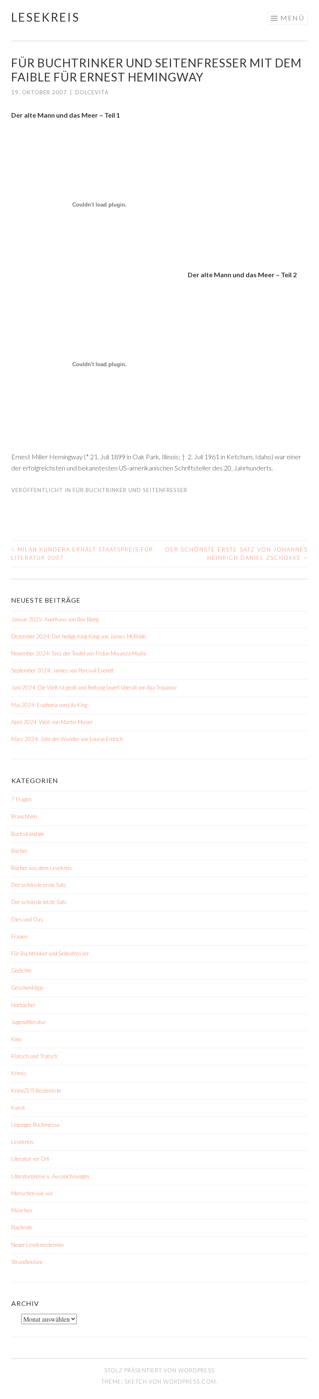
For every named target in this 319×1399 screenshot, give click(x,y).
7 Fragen (21, 799)
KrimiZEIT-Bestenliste (36, 1090)
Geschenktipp (27, 987)
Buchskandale (27, 833)
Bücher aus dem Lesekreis (41, 868)
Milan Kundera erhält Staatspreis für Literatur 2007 (82, 553)
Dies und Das (27, 919)
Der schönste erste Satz (38, 885)
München (21, 1210)
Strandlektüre (26, 1262)
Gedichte (21, 970)
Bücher (19, 850)
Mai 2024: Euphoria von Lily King (49, 705)
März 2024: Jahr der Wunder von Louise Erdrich (67, 739)
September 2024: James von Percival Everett (62, 670)
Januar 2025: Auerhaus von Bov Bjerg (54, 619)
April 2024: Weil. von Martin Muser (52, 722)
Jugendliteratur (28, 1022)
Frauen (19, 936)
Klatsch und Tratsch (34, 1056)
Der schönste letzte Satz (38, 902)
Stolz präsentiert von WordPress (159, 1370)
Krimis (19, 1073)
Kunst (18, 1107)
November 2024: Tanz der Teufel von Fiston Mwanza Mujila (78, 653)
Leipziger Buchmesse (35, 1124)
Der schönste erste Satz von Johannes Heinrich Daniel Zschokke (236, 553)
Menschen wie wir (32, 1193)
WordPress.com (189, 1381)
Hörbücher (23, 1005)
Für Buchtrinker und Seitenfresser (130, 490)
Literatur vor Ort (30, 1158)
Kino (16, 1039)
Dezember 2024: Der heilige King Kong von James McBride (78, 636)
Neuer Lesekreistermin (37, 1244)
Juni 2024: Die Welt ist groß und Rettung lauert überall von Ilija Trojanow (94, 687)
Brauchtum (24, 816)
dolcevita (92, 92)
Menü (292, 18)
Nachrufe (21, 1227)
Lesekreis (45, 17)
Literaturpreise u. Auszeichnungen (50, 1176)
